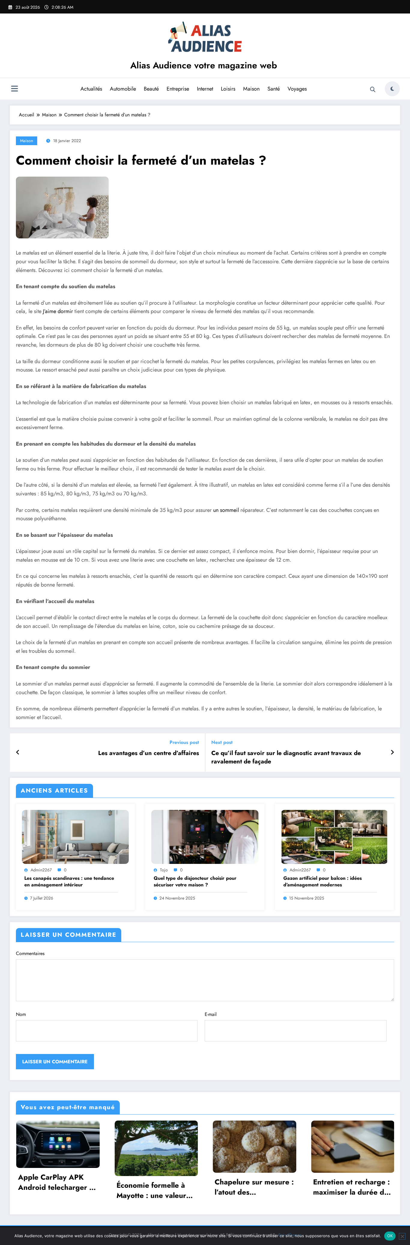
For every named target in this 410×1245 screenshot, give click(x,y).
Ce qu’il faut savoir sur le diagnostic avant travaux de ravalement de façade (286, 757)
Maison (251, 89)
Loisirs (228, 89)
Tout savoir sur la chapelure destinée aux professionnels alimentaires (353, 1187)
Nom (21, 1014)
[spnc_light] (392, 88)
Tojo (164, 870)
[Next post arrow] (392, 752)
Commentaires (30, 953)
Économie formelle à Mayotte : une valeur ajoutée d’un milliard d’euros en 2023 (54, 1190)
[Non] (402, 1236)
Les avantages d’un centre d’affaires (148, 753)
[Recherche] (372, 89)
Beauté (151, 89)
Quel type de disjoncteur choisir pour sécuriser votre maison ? (195, 881)
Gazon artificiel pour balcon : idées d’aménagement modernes (322, 881)
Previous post (184, 742)
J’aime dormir (58, 311)
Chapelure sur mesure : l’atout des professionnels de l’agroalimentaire (157, 1187)
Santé (273, 89)
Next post (222, 742)
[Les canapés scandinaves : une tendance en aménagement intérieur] (75, 836)
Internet (205, 89)
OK (390, 1235)
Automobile (123, 89)
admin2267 (41, 870)
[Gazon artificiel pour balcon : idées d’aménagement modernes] (334, 836)
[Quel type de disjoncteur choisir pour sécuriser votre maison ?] (204, 836)
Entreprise (178, 89)
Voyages (297, 89)
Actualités (91, 89)
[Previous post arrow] (18, 752)
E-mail (211, 1014)
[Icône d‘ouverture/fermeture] (14, 89)
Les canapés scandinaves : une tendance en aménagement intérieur (69, 881)
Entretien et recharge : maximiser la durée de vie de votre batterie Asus (254, 1187)
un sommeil (226, 510)
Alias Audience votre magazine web (203, 65)
